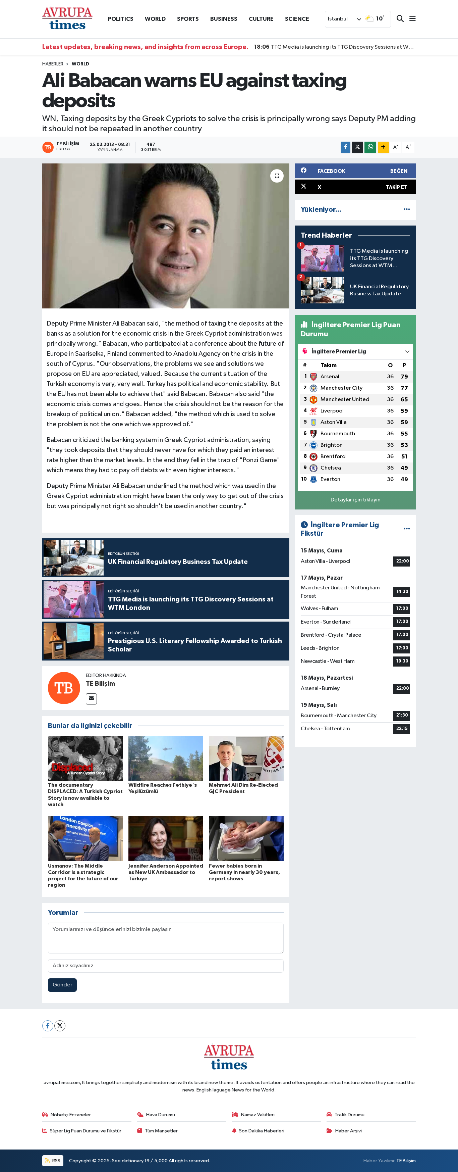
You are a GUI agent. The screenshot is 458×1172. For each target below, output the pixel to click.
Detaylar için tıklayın (356, 500)
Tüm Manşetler (161, 1130)
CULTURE (261, 19)
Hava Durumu (160, 1114)
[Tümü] (407, 209)
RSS (55, 1160)
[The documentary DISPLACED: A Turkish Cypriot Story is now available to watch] (85, 758)
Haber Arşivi (348, 1130)
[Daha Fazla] (383, 147)
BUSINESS (223, 19)
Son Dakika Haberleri (261, 1130)
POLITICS (120, 19)
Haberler (52, 64)
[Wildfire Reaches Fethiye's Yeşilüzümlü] (165, 758)
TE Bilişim (100, 683)
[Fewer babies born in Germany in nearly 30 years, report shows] (246, 838)
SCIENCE (297, 19)
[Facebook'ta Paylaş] (345, 147)
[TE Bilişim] (64, 688)
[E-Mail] (91, 698)
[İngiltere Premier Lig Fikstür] (407, 529)
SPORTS (188, 19)
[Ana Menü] (410, 19)
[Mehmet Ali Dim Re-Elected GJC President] (246, 758)
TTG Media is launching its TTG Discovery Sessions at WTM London (335, 47)
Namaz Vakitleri (258, 1114)
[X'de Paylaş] (357, 147)
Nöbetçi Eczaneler (71, 1114)
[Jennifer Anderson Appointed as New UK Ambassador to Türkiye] (165, 838)
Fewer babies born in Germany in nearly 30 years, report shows (244, 872)
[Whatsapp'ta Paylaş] (370, 147)
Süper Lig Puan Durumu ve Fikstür (85, 1130)
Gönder (62, 985)
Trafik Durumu (349, 1114)
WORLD (155, 19)
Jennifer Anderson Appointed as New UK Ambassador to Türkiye (165, 872)
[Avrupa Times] (67, 19)
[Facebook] (47, 1025)
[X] (59, 1025)
